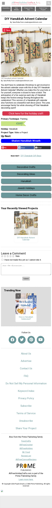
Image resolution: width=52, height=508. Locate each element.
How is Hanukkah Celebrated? (26, 318)
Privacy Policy (26, 398)
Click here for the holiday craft (26, 113)
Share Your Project (26, 428)
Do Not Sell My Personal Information (26, 383)
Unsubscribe (26, 420)
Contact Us (26, 368)
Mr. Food (26, 452)
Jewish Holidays (26, 188)
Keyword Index (26, 390)
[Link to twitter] (22, 340)
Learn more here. (26, 479)
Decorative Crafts (26, 167)
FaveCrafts (26, 441)
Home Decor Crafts (26, 195)
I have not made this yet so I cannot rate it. (22, 260)
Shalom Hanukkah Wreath (26, 140)
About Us (26, 353)
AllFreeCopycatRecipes (26, 459)
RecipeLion (26, 456)
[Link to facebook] (12, 340)
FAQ (26, 375)
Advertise (26, 360)
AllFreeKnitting (26, 448)
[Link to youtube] (40, 340)
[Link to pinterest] (31, 340)
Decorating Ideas (26, 174)
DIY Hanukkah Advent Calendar (26, 239)
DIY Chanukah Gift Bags (31, 156)
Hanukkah (26, 181)
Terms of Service (26, 413)
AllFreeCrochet (26, 445)
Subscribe (26, 405)
